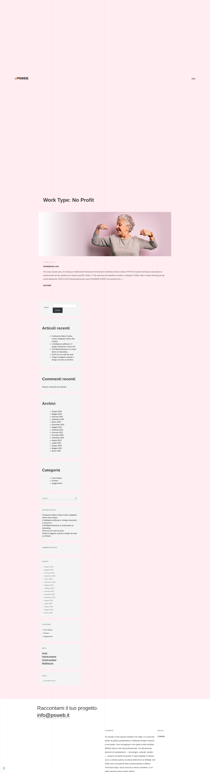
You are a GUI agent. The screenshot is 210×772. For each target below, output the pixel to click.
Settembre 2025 (58, 419)
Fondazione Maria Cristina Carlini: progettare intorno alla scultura (63, 338)
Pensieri (55, 481)
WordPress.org (47, 663)
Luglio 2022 (56, 443)
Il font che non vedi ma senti (62, 354)
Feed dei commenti (49, 660)
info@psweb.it (53, 715)
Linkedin (161, 736)
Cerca (46, 307)
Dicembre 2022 (58, 435)
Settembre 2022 (58, 438)
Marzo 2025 (56, 422)
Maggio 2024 (57, 427)
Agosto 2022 (57, 440)
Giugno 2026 (57, 411)
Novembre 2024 (58, 425)
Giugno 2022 (57, 446)
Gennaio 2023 (57, 432)
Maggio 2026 (57, 414)
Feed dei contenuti (49, 656)
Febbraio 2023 (57, 430)
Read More (47, 285)
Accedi (44, 653)
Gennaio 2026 (57, 417)
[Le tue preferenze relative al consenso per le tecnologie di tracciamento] (4, 768)
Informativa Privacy (50, 681)
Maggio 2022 (57, 448)
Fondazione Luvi (51, 266)
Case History (57, 478)
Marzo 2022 (56, 451)
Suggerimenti (57, 483)
